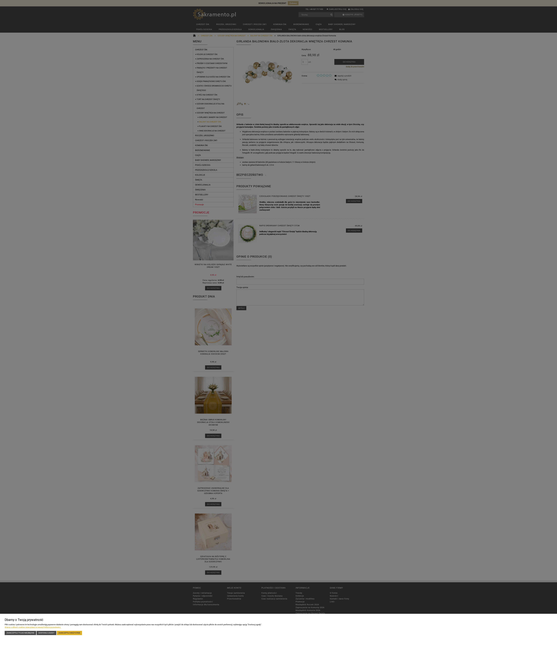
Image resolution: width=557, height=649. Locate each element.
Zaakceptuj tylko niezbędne (20, 633)
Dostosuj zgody (46, 633)
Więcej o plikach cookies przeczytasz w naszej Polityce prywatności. (33, 627)
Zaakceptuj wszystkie (69, 633)
